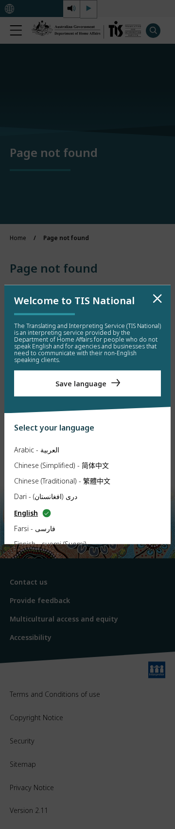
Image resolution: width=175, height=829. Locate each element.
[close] (157, 298)
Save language (80, 383)
